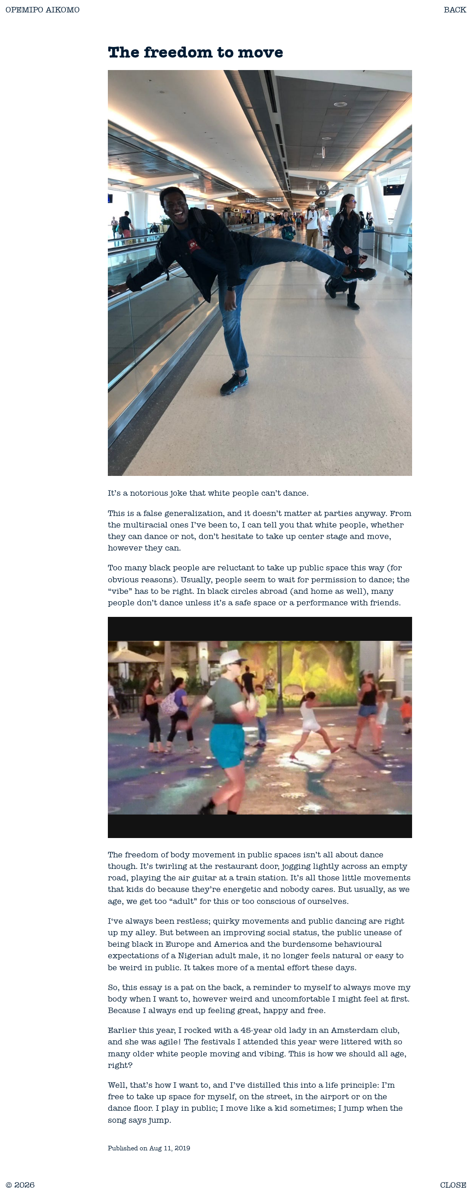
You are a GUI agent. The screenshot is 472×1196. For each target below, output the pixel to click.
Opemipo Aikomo (43, 10)
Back (455, 10)
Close (453, 1185)
